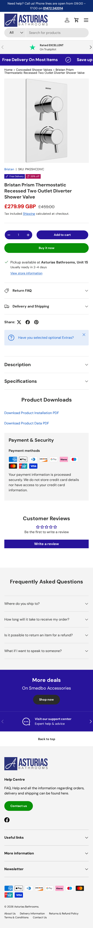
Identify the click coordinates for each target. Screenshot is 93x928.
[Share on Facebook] (27, 322)
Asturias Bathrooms (26, 906)
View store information (26, 273)
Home (8, 70)
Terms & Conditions (16, 917)
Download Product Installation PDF (31, 413)
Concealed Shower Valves (34, 70)
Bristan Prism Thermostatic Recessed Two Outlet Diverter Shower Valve (44, 71)
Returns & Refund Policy (64, 913)
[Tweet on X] (19, 322)
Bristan (9, 169)
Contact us (18, 806)
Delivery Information (32, 913)
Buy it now (47, 248)
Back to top (46, 739)
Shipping (29, 214)
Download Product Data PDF (26, 423)
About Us (10, 913)
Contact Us (40, 917)
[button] (76, 20)
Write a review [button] (46, 544)
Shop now (46, 699)
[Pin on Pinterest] (36, 322)
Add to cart (62, 235)
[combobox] (46, 32)
